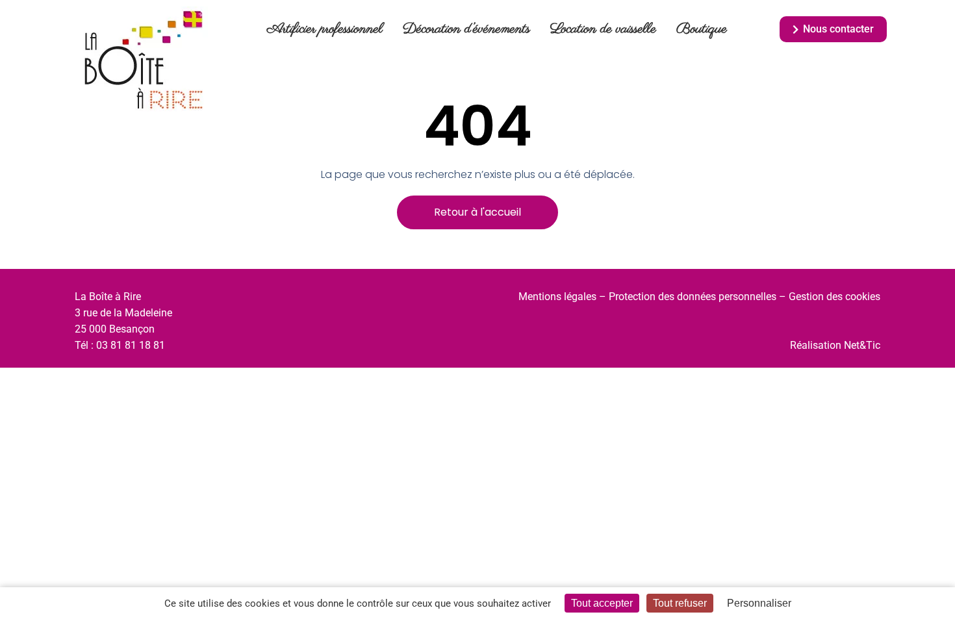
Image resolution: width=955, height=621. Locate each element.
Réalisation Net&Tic (835, 345)
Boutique (701, 29)
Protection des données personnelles (692, 296)
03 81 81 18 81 (130, 345)
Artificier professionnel (325, 29)
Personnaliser (759, 603)
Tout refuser (680, 603)
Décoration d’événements (466, 29)
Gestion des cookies (834, 296)
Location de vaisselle (603, 29)
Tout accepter (602, 603)
